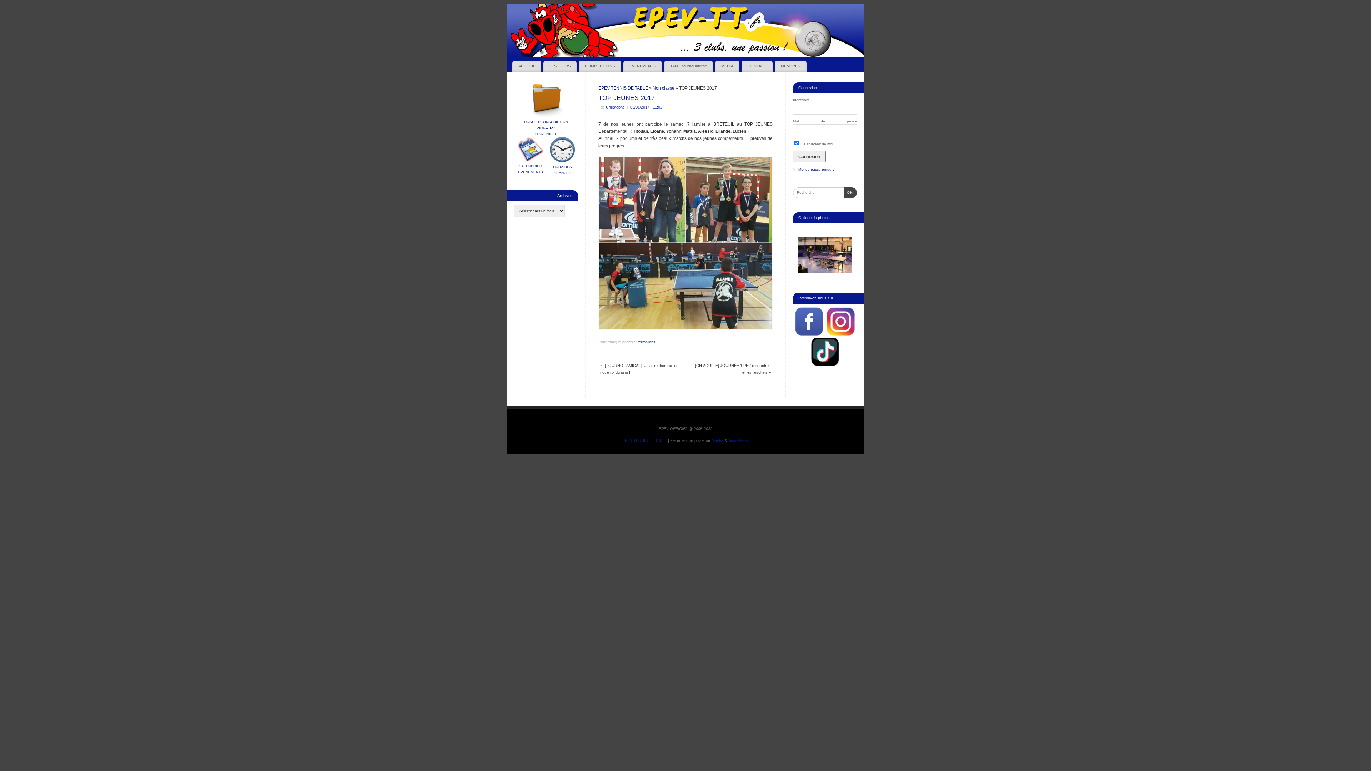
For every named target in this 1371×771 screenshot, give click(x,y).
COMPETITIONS (600, 66)
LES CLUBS (560, 66)
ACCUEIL (526, 66)
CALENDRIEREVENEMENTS (530, 169)
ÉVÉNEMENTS (642, 66)
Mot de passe (825, 121)
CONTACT (757, 66)
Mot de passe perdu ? (816, 169)
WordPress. (738, 440)
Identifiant (801, 100)
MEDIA (727, 66)
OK (848, 192)
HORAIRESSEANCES (562, 170)
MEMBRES (790, 66)
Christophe (615, 107)
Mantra (718, 440)
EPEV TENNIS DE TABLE (623, 88)
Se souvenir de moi (816, 144)
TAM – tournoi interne (688, 66)
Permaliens (646, 342)
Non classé (663, 88)
